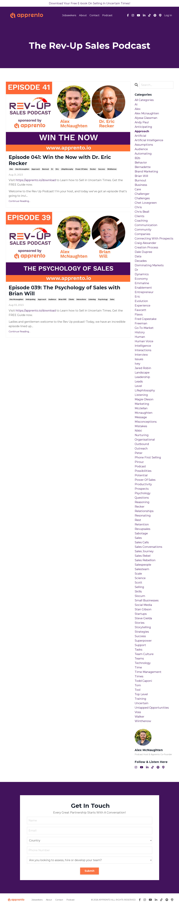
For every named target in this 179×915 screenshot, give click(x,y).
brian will (62, 299)
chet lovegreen (146, 202)
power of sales (82, 169)
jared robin (143, 368)
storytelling (143, 627)
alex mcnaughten (22, 169)
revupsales (142, 529)
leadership (142, 377)
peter (139, 453)
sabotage (141, 533)
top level (141, 694)
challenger (142, 193)
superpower (143, 640)
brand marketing (146, 171)
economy (141, 278)
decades (141, 261)
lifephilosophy (67, 169)
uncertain (141, 703)
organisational (145, 439)
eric (57, 169)
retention (142, 524)
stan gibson (143, 609)
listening (92, 299)
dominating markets (149, 265)
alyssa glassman (146, 118)
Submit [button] (90, 870)
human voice (144, 341)
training (140, 698)
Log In (168, 15)
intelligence (143, 345)
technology (143, 663)
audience (52, 299)
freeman (141, 323)
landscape (142, 372)
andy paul (142, 122)
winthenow (111, 169)
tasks (138, 649)
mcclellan (141, 408)
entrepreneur (144, 292)
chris (138, 207)
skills (138, 591)
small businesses (147, 600)
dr (52, 169)
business (141, 185)
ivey (137, 363)
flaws (139, 314)
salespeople (143, 564)
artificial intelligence (149, 140)
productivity (143, 484)
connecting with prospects (154, 238)
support (140, 645)
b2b (137, 158)
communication (146, 225)
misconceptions (146, 421)
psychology (103, 299)
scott (138, 582)
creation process (146, 247)
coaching (141, 220)
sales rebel (142, 555)
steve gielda (143, 618)
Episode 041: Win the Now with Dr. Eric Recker (60, 160)
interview (141, 354)
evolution (141, 301)
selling (139, 587)
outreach (141, 448)
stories (139, 622)
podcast (140, 466)
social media (143, 605)
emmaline (142, 283)
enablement (143, 287)
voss (138, 712)
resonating (143, 515)
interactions (81, 299)
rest (138, 520)
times (139, 676)
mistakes (141, 426)
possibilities (143, 471)
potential (141, 475)
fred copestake (145, 319)
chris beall (142, 211)
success (101, 169)
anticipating (30, 299)
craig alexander (145, 243)
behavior (141, 162)
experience (142, 305)
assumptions (144, 144)
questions (142, 497)
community (143, 229)
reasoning (142, 502)
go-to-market (144, 328)
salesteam (142, 569)
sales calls (142, 542)
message (141, 417)
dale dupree (143, 252)
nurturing (142, 435)
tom (138, 685)
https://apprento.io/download (36, 180)
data (138, 256)
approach (36, 169)
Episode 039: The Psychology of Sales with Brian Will (64, 291)
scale (138, 573)
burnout (45, 169)
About (83, 15)
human (140, 336)
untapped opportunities (152, 707)
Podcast (107, 15)
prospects (142, 488)
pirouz (139, 462)
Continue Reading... (19, 201)
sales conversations (148, 546)
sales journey (144, 551)
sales (112, 299)
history (140, 332)
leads (139, 381)
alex (11, 169)
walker (139, 716)
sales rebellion (145, 560)
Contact (94, 15)
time (138, 667)
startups (141, 613)
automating (143, 153)
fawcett (140, 310)
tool (137, 689)
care (138, 189)
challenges (142, 198)
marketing (142, 403)
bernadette (143, 167)
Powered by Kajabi (164, 907)
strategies (142, 631)
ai (136, 104)
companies (142, 234)
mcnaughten (143, 412)
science (140, 578)
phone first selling (148, 457)
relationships (144, 511)
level (138, 386)
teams (139, 658)
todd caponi (143, 681)
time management (148, 672)
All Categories (144, 100)
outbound (142, 444)
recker (93, 169)
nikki (138, 430)
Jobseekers (69, 15)
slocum (140, 596)
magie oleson (144, 399)
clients (71, 299)
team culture (144, 654)
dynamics (142, 274)
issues (139, 359)
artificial (140, 135)
